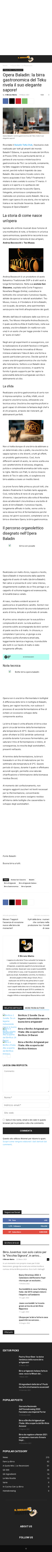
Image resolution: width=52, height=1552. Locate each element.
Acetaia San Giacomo (18, 880)
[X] (12, 101)
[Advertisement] (26, 27)
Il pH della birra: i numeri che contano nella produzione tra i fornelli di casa (38, 923)
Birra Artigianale (10, 883)
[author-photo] (26, 952)
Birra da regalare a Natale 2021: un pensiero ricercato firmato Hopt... (33, 1437)
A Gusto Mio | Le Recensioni (21, 65)
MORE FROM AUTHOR (34, 1008)
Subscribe (43, 1232)
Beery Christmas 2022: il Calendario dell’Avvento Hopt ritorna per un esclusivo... (32, 1278)
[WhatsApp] (24, 101)
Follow (44, 1226)
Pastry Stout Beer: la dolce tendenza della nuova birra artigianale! (31, 1360)
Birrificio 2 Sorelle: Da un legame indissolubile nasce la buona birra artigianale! (33, 1018)
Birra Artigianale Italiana (27, 883)
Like (45, 1220)
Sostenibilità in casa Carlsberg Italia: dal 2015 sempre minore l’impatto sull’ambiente (33, 1292)
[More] (31, 101)
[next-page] (9, 1055)
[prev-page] (4, 1055)
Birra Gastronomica (11, 886)
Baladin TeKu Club (23, 145)
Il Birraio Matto (11, 95)
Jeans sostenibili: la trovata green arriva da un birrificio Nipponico (31, 1306)
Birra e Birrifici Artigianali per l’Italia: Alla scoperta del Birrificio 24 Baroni (33, 1032)
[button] (4, 59)
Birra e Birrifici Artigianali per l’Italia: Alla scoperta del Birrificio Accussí (34, 1423)
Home (5, 65)
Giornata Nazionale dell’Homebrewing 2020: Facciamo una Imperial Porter (32, 1409)
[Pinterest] (18, 101)
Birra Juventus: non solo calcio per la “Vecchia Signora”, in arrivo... (24, 1253)
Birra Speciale (26, 886)
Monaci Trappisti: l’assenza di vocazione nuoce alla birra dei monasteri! (13, 923)
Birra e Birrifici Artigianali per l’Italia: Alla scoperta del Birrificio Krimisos (33, 1045)
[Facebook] (5, 101)
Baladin (31, 880)
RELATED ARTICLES (13, 1008)
